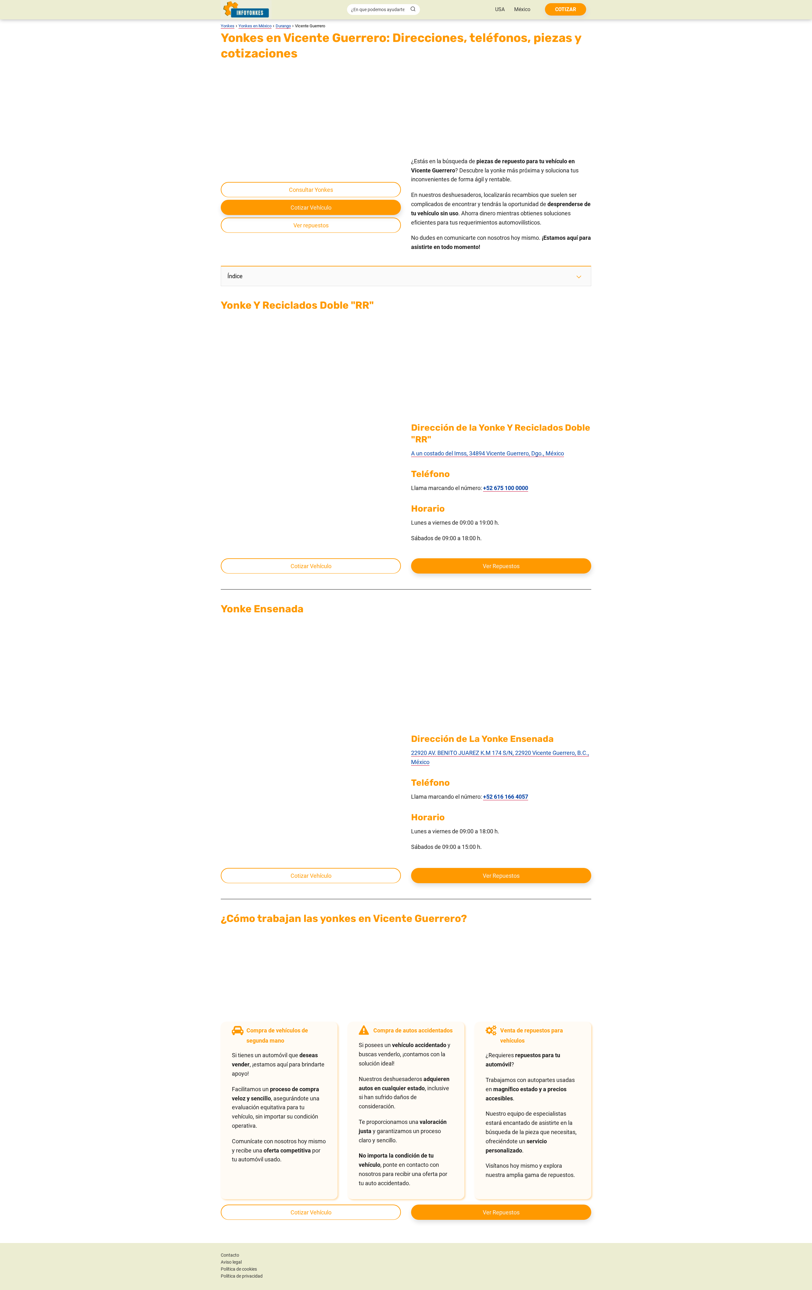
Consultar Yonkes (311, 189)
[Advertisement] (406, 109)
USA (500, 9)
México (522, 9)
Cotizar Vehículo (311, 207)
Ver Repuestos (501, 566)
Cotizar (565, 9)
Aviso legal (231, 1262)
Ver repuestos (311, 225)
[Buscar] (413, 9)
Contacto (230, 1255)
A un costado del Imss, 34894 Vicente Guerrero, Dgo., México (487, 453)
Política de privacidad (242, 1276)
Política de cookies (239, 1269)
